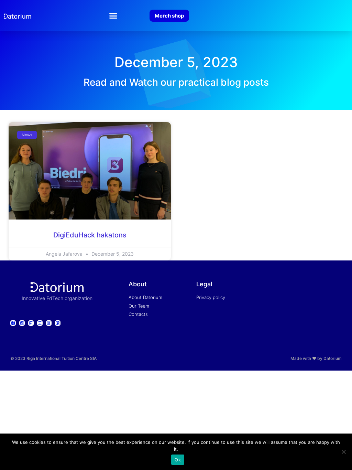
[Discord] (49, 323)
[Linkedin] (31, 323)
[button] (113, 15)
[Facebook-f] (13, 323)
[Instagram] (22, 323)
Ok (178, 459)
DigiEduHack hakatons (89, 235)
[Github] (57, 323)
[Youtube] (40, 323)
